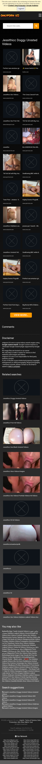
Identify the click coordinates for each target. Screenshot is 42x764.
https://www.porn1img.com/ (31, 752)
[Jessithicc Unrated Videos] (11, 249)
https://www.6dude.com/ (11, 744)
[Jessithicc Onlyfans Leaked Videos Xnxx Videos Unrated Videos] (11, 222)
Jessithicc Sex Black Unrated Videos (15, 447)
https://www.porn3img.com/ (31, 755)
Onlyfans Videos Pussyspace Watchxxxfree (24, 641)
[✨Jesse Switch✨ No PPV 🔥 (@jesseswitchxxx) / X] (31, 65)
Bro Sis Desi (18, 661)
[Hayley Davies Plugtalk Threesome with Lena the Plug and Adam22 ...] (11, 275)
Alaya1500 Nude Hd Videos (12, 639)
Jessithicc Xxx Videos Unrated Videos (16, 95)
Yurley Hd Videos (19, 647)
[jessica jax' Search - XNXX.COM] (31, 222)
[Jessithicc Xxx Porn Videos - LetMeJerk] (11, 117)
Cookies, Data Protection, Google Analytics (23, 6)
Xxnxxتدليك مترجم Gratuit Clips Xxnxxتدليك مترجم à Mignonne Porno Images (20, 649)
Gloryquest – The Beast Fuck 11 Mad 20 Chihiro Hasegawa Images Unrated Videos (20, 670)
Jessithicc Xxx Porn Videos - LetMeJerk (17, 121)
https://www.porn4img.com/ (31, 757)
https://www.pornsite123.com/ (11, 747)
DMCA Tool (29, 722)
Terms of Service (31, 720)
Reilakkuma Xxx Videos (10, 669)
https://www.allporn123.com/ (31, 749)
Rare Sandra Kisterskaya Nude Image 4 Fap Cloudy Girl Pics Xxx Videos (19, 655)
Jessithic (6, 147)
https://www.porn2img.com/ (31, 754)
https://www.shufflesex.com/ (11, 749)
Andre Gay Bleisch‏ (14, 657)
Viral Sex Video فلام (33, 637)
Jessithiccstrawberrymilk (11, 544)
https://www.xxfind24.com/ (11, 757)
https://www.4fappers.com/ (11, 740)
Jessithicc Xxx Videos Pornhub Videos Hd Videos (20, 496)
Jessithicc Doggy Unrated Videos (14, 398)
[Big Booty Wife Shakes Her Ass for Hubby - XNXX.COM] (31, 301)
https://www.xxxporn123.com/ (11, 755)
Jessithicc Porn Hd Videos (12, 423)
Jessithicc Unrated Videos (12, 252)
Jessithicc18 (7, 593)
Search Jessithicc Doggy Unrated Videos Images (21, 708)
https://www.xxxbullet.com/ (10, 752)
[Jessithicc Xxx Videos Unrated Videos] (11, 91)
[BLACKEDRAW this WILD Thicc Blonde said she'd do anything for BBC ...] (31, 144)
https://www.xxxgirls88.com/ (31, 740)
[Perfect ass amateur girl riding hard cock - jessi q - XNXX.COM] (11, 65)
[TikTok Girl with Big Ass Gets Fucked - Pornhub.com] (11, 170)
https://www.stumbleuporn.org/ (31, 758)
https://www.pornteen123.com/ (31, 747)
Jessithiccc (7, 569)
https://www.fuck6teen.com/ (31, 743)
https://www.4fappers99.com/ (11, 741)
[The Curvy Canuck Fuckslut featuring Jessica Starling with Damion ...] (31, 91)
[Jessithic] (11, 144)
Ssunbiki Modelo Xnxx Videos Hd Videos (25, 681)
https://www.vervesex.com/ (10, 750)
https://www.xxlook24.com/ (11, 758)
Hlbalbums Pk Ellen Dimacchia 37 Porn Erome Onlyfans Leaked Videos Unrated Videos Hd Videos (20, 666)
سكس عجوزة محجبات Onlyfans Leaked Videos (20, 632)
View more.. (21, 315)
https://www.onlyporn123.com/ (31, 750)
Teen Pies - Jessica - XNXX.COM (14, 200)
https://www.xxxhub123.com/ (11, 754)
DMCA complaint (14, 366)
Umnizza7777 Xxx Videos (10, 677)
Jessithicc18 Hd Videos (11, 520)
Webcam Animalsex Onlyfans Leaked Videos (23, 675)
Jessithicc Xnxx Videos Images (14, 471)
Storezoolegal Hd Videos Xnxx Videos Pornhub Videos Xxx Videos (20, 634)
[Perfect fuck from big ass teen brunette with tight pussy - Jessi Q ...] (11, 301)
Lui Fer (4, 643)
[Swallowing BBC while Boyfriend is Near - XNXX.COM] (31, 170)
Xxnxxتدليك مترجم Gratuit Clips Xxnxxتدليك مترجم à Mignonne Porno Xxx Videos (19, 652)
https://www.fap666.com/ (11, 746)
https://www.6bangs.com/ (11, 743)
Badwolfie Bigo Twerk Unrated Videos (15, 631)
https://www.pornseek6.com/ (31, 746)
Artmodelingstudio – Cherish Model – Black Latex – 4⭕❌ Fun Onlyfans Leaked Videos (20, 659)
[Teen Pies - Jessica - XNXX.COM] (11, 196)
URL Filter (21, 722)
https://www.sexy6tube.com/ (31, 741)
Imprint (21, 720)
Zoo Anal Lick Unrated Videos (18, 679)
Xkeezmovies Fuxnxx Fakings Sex (14, 637)
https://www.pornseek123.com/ (31, 744)
